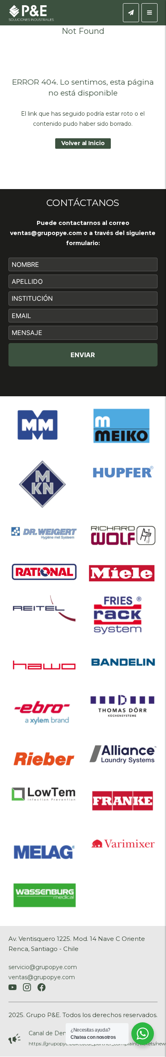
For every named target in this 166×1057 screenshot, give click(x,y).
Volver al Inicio (82, 143)
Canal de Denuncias (56, 1033)
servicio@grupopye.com (42, 967)
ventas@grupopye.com (46, 233)
